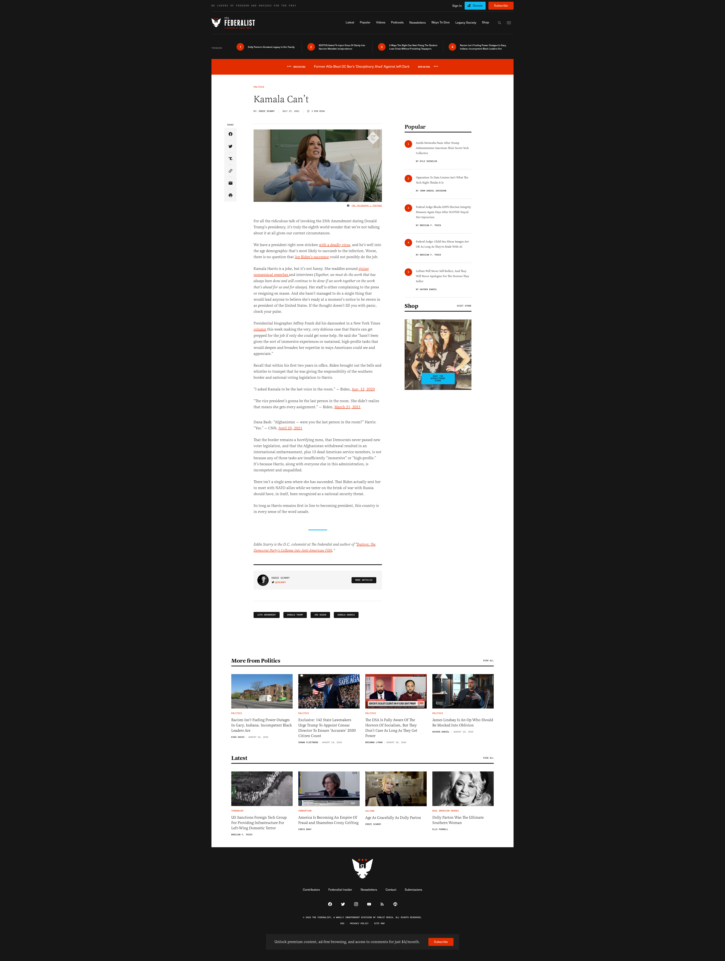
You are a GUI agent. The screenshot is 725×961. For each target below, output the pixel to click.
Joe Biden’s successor (312, 257)
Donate (478, 5)
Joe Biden (320, 614)
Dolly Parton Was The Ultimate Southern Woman (458, 820)
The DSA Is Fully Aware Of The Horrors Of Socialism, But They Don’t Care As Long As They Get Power (391, 728)
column (260, 329)
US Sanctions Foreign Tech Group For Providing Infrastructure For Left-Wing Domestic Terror (259, 822)
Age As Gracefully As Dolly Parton (393, 817)
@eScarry (280, 582)
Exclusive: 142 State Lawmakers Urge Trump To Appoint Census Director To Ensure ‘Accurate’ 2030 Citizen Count (327, 728)
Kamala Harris (346, 614)
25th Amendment (266, 614)
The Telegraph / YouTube (367, 206)
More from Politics (255, 660)
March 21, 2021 (347, 407)
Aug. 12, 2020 (363, 389)
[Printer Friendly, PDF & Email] (230, 195)
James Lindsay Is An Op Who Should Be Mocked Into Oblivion (462, 723)
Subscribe (501, 5)
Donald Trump (295, 614)
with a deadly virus (334, 244)
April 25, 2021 (290, 428)
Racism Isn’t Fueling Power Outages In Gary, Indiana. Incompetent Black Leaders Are (261, 725)
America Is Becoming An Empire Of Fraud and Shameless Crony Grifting (328, 820)
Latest (239, 758)
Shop (411, 306)
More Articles (364, 580)
